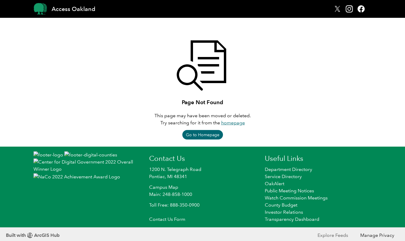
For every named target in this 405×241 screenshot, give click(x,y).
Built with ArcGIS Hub (33, 235)
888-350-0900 (185, 205)
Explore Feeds (333, 235)
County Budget (281, 205)
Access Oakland (73, 8)
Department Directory (288, 169)
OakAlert (274, 183)
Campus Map (163, 187)
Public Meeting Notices (289, 191)
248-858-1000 (177, 194)
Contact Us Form (167, 219)
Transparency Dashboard (292, 219)
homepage (233, 123)
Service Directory (283, 176)
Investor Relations (284, 212)
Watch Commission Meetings (296, 198)
